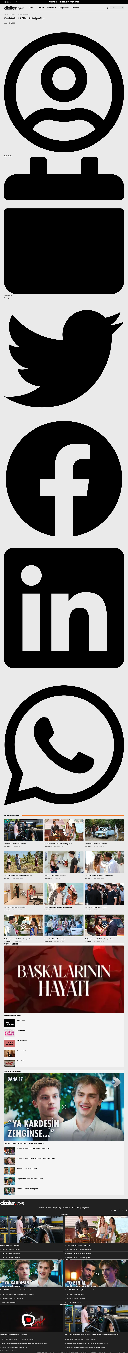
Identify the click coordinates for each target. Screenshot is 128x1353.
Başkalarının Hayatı (12, 1016)
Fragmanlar (63, 8)
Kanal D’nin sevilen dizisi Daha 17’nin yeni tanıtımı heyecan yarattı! (87, 1343)
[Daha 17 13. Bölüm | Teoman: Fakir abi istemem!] (64, 1107)
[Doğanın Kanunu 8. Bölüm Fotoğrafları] (64, 894)
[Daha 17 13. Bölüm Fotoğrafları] (23, 830)
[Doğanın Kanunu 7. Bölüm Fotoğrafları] (23, 925)
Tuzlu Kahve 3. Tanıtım (74, 1302)
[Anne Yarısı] (9, 1023)
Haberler (75, 8)
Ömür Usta (21, 1061)
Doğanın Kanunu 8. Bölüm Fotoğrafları (58, 907)
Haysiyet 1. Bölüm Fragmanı (27, 1168)
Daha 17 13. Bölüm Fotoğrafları (15, 844)
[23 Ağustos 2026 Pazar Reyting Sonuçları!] (31, 1318)
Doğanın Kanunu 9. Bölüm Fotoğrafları (99, 876)
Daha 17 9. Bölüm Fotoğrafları (95, 907)
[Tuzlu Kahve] (9, 1033)
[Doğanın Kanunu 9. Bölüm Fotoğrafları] (104, 862)
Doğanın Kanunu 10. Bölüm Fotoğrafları (18, 876)
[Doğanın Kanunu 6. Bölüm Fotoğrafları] (104, 925)
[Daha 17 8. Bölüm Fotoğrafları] (64, 925)
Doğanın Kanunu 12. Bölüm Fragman (30, 1179)
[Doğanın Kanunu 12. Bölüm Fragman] (9, 1181)
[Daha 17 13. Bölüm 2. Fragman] (9, 1191)
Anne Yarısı (21, 1021)
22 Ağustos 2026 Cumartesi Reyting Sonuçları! (81, 1339)
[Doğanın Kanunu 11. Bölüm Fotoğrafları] (64, 830)
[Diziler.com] (14, 8)
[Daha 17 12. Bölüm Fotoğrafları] (104, 830)
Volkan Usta (7, 846)
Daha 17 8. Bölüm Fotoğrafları (55, 939)
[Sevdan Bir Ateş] (9, 1053)
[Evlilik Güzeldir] (9, 1043)
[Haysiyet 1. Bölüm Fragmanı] (9, 1171)
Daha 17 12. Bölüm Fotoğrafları (96, 844)
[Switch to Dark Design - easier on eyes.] (107, 8)
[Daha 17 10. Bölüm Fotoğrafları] (23, 894)
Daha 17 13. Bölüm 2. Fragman (27, 1189)
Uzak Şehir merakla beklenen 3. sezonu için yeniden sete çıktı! (86, 1347)
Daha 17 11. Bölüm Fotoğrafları (55, 876)
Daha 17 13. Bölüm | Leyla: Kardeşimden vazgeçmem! (36, 1158)
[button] (64, 359)
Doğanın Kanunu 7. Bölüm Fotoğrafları (18, 939)
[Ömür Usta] (9, 1063)
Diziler (32, 8)
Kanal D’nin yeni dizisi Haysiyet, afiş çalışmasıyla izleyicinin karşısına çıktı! (24, 1343)
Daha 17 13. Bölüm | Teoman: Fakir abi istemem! (24, 1143)
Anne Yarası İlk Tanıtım (9, 1302)
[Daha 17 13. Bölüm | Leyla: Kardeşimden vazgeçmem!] (9, 1161)
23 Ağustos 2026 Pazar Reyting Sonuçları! (13, 1335)
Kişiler (41, 8)
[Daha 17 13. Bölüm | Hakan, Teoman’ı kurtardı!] (9, 1151)
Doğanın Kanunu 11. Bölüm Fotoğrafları (58, 844)
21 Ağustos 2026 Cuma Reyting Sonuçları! (14, 1347)
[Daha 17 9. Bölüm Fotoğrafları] (104, 894)
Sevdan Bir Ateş (22, 1051)
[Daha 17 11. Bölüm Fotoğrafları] (64, 862)
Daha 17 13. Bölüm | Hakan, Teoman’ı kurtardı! (33, 1148)
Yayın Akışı (51, 8)
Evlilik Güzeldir (22, 1041)
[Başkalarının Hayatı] (64, 979)
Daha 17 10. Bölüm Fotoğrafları (15, 907)
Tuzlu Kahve (21, 1031)
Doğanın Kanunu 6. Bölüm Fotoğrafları (99, 939)
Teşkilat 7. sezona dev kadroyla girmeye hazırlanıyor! (18, 1339)
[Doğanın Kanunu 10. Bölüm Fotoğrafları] (23, 862)
